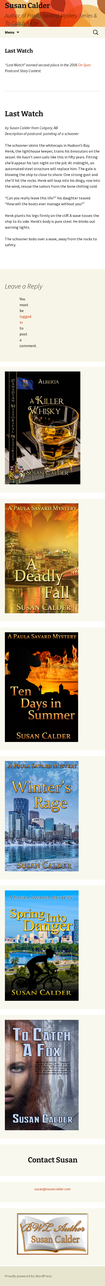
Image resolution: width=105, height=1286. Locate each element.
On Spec (84, 64)
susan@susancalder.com (52, 1189)
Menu (9, 32)
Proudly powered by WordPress (28, 1276)
